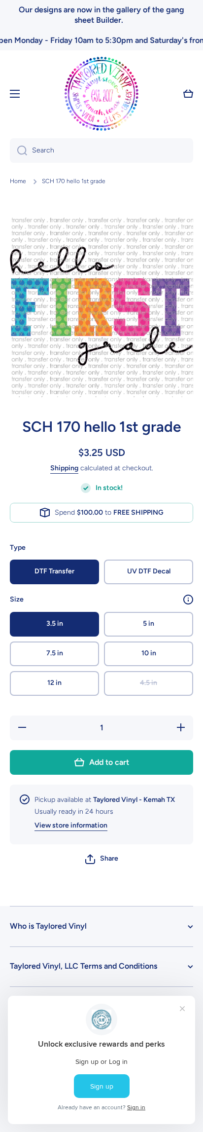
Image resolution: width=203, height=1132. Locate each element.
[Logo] (101, 94)
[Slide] (188, 599)
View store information (70, 825)
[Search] (18, 150)
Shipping (64, 468)
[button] (101, 859)
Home (18, 181)
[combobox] (101, 150)
